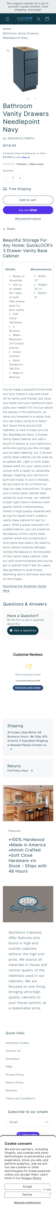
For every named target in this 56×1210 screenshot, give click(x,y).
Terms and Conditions (20, 1098)
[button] (7, 19)
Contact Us (13, 1050)
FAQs (9, 1066)
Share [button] (11, 228)
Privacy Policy (31, 1178)
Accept (27, 1186)
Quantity (8, 170)
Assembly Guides (17, 1042)
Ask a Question (24, 630)
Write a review (37, 164)
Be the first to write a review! (27, 688)
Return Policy (15, 1082)
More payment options (28, 218)
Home (7, 28)
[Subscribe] (46, 1122)
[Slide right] (35, 99)
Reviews (11, 1090)
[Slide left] (21, 99)
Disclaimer (13, 1058)
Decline (27, 1194)
